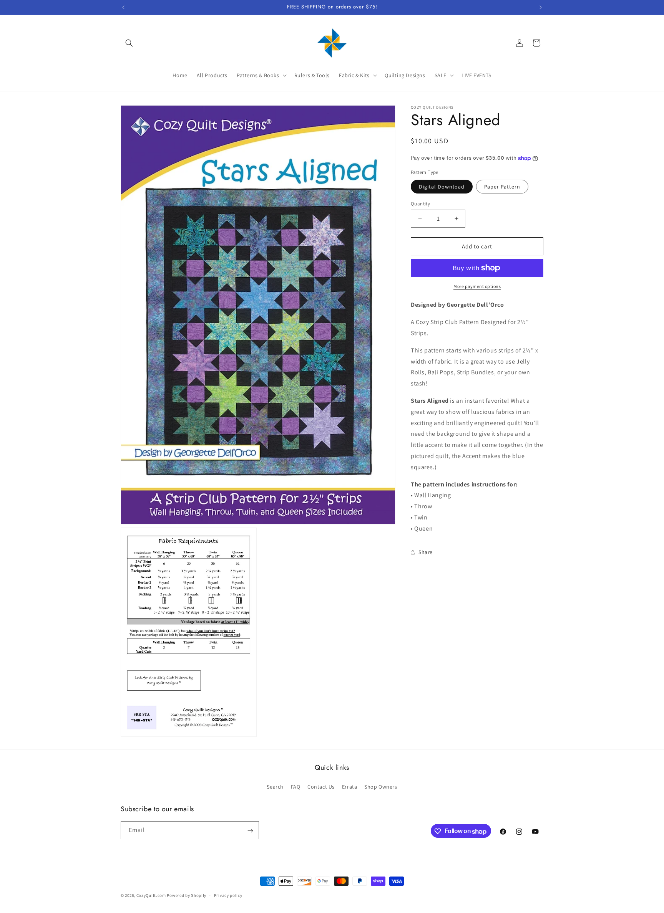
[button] (129, 43)
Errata (349, 786)
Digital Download (442, 186)
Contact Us (321, 786)
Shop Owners (380, 786)
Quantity (420, 203)
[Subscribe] (250, 831)
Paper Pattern (502, 186)
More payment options (477, 286)
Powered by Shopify (186, 895)
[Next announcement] (540, 7)
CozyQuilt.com (151, 895)
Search (275, 786)
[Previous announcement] (123, 7)
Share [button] (425, 551)
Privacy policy (228, 895)
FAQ (295, 786)
